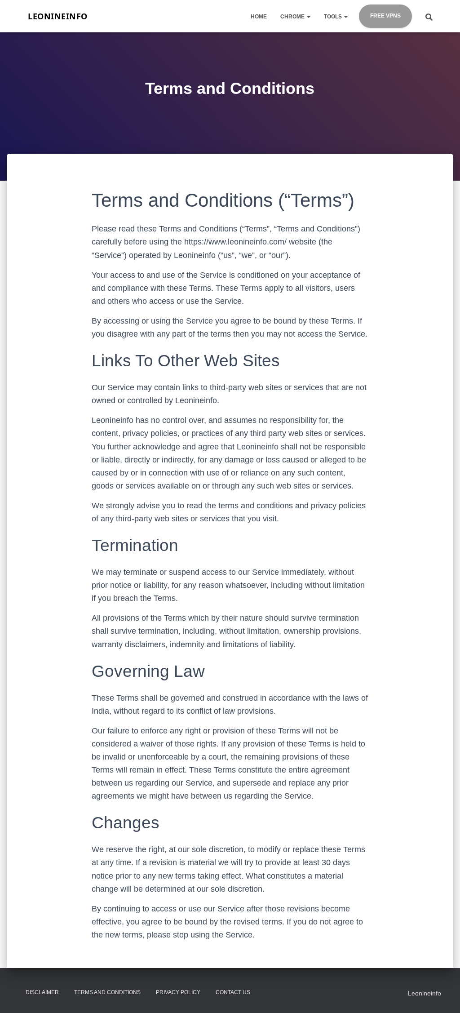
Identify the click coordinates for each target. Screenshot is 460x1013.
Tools (333, 16)
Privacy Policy (178, 992)
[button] (308, 16)
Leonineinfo (424, 993)
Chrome (293, 16)
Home (259, 16)
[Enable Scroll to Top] (442, 979)
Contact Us (233, 992)
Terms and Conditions (107, 992)
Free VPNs (385, 16)
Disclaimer (42, 992)
